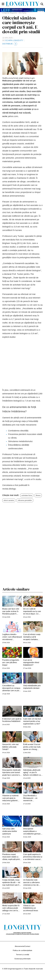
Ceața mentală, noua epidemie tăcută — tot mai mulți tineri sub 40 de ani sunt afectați (11, 882)
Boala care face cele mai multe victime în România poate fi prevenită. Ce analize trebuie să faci (11, 611)
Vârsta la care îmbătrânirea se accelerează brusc (30, 908)
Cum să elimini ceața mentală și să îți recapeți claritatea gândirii (31, 637)
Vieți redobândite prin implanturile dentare (32, 687)
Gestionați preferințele (22, 959)
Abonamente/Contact (22, 946)
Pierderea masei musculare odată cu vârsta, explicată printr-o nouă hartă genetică (12, 857)
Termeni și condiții (22, 954)
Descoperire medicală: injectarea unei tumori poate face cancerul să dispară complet (11, 772)
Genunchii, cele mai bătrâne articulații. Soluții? (10, 746)
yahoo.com (13, 116)
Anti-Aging (22, 13)
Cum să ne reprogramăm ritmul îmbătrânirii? (31, 662)
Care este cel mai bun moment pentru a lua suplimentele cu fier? (32, 721)
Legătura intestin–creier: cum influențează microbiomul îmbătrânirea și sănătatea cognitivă (12, 637)
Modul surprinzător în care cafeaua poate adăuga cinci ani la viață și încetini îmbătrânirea (11, 908)
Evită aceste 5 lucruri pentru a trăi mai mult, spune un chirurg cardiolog (32, 747)
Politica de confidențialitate (22, 950)
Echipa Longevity (14, 40)
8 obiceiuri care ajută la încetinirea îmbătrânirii (11, 720)
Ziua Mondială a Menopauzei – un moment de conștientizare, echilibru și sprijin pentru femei (33, 798)
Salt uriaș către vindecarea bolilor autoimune (9, 831)
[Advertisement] (22, 363)
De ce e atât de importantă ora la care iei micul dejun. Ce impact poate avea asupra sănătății (32, 611)
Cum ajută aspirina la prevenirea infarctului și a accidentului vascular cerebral (32, 857)
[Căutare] (42, 4)
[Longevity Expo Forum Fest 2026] (22, 10)
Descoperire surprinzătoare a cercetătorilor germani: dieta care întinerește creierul (32, 831)
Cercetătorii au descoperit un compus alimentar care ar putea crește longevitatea (11, 688)
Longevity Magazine (9, 13)
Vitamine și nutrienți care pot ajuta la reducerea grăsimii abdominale (10, 798)
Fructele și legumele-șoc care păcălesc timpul (11, 662)
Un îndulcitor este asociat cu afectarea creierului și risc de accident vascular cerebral (31, 882)
